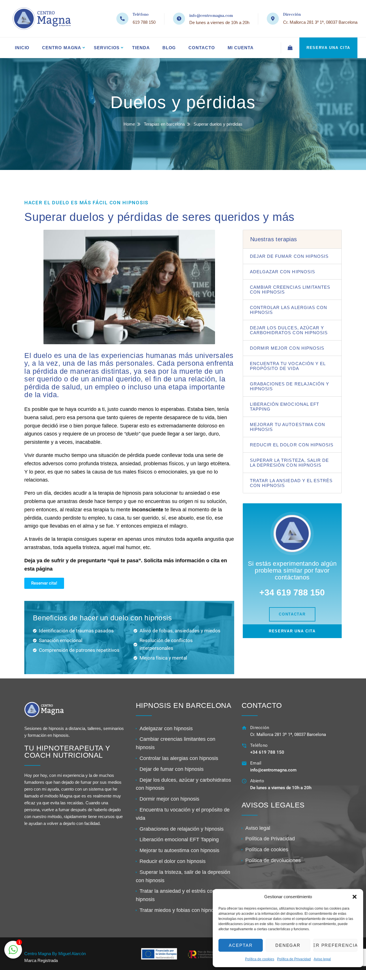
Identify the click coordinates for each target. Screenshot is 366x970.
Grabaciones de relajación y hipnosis (289, 386)
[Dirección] (244, 728)
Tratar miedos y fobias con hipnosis (180, 910)
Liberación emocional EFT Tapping (284, 406)
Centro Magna (61, 47)
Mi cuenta (241, 47)
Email (256, 763)
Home (129, 124)
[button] (354, 897)
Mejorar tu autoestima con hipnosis (287, 427)
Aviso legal (322, 959)
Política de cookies (259, 959)
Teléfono (259, 745)
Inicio (22, 47)
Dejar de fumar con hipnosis (289, 256)
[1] (13, 952)
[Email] (244, 763)
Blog (169, 47)
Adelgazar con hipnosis (282, 271)
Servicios (107, 47)
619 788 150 (144, 22)
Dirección (259, 727)
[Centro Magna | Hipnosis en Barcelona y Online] (40, 18)
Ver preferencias (335, 945)
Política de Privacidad (294, 959)
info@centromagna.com (211, 15)
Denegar (288, 945)
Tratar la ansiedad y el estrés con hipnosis (291, 483)
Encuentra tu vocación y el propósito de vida (288, 366)
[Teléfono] (244, 745)
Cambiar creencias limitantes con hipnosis (290, 289)
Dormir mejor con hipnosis (287, 348)
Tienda (141, 47)
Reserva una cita (328, 47)
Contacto (201, 47)
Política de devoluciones (273, 860)
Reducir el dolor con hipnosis (291, 444)
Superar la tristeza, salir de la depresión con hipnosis (289, 463)
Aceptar (241, 945)
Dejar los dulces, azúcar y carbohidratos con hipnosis (289, 330)
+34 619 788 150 (267, 752)
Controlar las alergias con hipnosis (288, 310)
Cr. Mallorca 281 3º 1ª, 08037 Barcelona (320, 22)
